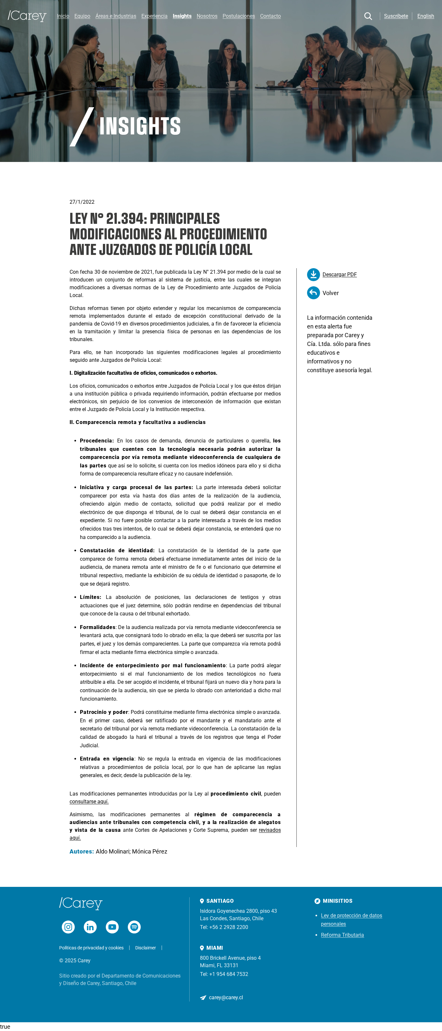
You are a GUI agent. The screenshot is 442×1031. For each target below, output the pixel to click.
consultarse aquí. (89, 801)
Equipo (82, 16)
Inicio (63, 16)
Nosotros (207, 16)
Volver (331, 293)
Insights (182, 16)
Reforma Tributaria (342, 935)
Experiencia (154, 16)
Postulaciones (239, 16)
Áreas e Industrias (115, 16)
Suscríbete (396, 16)
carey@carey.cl (226, 997)
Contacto (270, 16)
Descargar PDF (340, 274)
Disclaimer (145, 947)
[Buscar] (368, 16)
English (425, 16)
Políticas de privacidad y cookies (91, 947)
